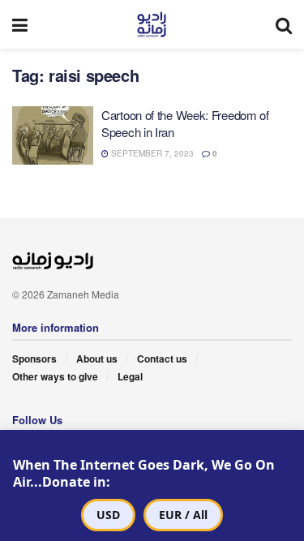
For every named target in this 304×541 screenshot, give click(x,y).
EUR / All (183, 514)
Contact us (162, 358)
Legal (130, 376)
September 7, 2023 (151, 153)
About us (97, 358)
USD (108, 514)
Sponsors (34, 358)
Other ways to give (55, 376)
